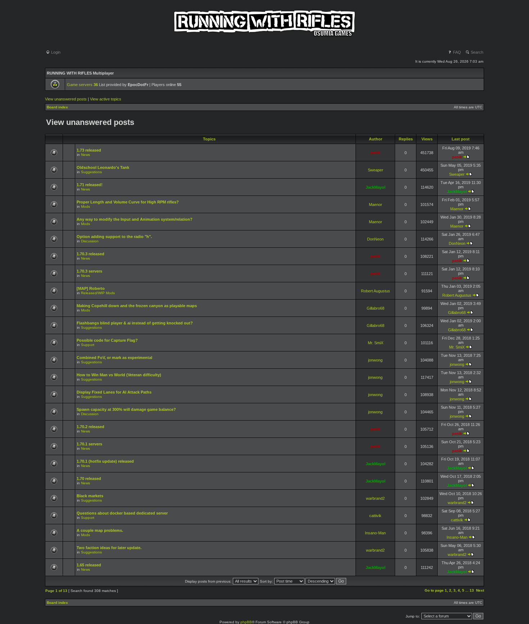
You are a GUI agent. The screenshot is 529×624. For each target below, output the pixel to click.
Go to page (434, 590)
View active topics (105, 99)
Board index (57, 107)
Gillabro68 (375, 308)
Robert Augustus (375, 291)
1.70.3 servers (89, 271)
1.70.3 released (90, 254)
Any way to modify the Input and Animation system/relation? (135, 219)
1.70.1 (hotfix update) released (105, 461)
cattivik (375, 515)
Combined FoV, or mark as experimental (114, 357)
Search (476, 52)
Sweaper (375, 170)
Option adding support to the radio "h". (114, 236)
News (85, 155)
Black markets (90, 496)
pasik (375, 153)
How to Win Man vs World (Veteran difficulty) (119, 375)
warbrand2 (375, 498)
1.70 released (89, 478)
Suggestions (91, 172)
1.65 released (89, 565)
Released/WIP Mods (98, 293)
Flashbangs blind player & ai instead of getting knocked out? (135, 323)
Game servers (82, 84)
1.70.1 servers (89, 444)
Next (480, 590)
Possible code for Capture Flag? (107, 340)
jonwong (375, 360)
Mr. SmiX (375, 343)
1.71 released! (90, 185)
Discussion (90, 241)
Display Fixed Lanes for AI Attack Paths (114, 392)
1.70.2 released (90, 427)
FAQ (456, 52)
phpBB (246, 622)
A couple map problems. (100, 530)
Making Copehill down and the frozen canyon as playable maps (137, 306)
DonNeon (375, 239)
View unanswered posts (66, 99)
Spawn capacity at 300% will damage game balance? (126, 409)
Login (55, 52)
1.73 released (89, 150)
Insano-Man (375, 533)
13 (472, 590)
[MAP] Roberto (91, 288)
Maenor (375, 204)
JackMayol (375, 187)
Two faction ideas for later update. (109, 548)
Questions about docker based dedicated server (122, 513)
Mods (85, 206)
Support (87, 345)
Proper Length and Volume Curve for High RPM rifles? (128, 202)
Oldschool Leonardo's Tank (103, 167)
